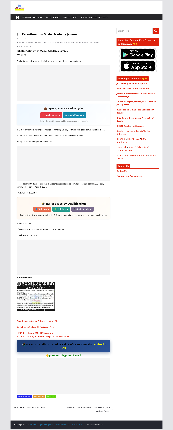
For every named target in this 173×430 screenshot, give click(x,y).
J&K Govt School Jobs (26, 42)
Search (156, 30)
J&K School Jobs (57, 42)
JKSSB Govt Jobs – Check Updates (132, 83)
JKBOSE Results (123, 126)
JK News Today (70, 17)
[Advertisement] (63, 83)
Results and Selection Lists (94, 17)
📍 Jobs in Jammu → (51, 115)
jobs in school (69, 42)
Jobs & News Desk (25, 46)
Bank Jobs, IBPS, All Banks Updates (133, 88)
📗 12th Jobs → (61, 209)
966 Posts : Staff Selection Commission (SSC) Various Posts (88, 409)
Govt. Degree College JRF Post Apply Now (35, 327)
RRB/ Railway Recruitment (129, 118)
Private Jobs (122, 147)
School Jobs (51, 396)
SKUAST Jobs (122, 155)
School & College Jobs (138, 147)
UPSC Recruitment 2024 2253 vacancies (35, 333)
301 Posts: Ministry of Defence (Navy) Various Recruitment (44, 336)
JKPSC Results (133, 139)
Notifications (52, 17)
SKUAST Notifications (138, 155)
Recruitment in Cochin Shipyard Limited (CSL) (38, 321)
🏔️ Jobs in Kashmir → (74, 115)
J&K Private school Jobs (43, 42)
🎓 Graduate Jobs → (82, 209)
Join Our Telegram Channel (65, 355)
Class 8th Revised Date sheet (31, 407)
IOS (63, 348)
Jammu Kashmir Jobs (32, 17)
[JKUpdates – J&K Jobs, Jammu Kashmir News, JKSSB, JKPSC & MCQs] (17, 17)
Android (99, 344)
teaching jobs (94, 42)
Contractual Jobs (124, 150)
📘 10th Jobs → (42, 209)
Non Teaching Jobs (81, 42)
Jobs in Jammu (39, 396)
